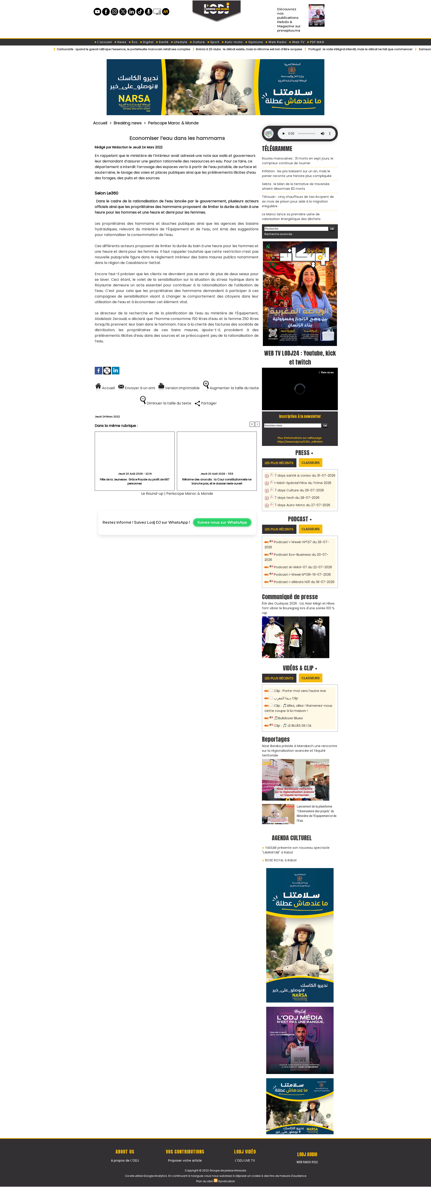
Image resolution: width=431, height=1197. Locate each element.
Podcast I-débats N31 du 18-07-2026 (304, 581)
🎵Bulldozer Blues (288, 718)
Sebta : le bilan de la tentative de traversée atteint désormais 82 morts (296, 186)
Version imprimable (182, 388)
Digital (148, 42)
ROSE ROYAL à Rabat (281, 860)
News (121, 42)
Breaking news (128, 123)
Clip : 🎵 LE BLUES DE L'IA (292, 725)
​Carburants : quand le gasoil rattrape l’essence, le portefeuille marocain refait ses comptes (87, 49)
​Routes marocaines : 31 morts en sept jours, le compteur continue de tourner (297, 160)
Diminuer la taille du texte (168, 403)
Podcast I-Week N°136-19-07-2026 (302, 574)
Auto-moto (233, 42)
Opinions (255, 42)
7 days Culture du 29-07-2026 (299, 490)
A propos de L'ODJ (125, 1160)
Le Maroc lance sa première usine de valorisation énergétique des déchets (291, 216)
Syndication (226, 1181)
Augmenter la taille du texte (234, 388)
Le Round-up (152, 493)
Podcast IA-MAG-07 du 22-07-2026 (303, 567)
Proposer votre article (185, 1160)
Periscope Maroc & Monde (173, 123)
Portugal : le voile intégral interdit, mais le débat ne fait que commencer (324, 49)
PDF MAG (316, 42)
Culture (198, 42)
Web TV (298, 42)
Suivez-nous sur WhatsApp (222, 522)
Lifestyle (180, 42)
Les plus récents (279, 462)
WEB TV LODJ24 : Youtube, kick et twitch (300, 358)
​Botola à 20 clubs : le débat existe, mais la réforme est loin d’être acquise (213, 49)
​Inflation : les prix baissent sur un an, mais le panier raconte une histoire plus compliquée (297, 173)
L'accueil (104, 42)
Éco (134, 42)
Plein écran (327, 372)
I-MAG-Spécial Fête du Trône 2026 (303, 482)
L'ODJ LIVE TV (245, 1160)
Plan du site (204, 1181)
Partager (208, 403)
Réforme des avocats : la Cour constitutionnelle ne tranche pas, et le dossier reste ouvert (216, 481)
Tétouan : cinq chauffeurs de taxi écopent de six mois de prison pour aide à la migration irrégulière (298, 201)
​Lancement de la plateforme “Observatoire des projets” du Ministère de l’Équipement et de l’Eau (316, 813)
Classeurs (310, 462)
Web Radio (277, 42)
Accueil (100, 123)
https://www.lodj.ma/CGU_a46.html (300, 441)
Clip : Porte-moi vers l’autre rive (300, 690)
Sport (214, 42)
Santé (163, 42)
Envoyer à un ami (139, 388)
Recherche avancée (278, 234)
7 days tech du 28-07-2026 (297, 497)
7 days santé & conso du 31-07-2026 (305, 475)
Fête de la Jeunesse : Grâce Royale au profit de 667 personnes (134, 481)
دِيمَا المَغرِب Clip (286, 698)
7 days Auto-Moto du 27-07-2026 (302, 505)
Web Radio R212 (307, 1162)
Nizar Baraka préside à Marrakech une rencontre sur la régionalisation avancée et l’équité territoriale (299, 751)
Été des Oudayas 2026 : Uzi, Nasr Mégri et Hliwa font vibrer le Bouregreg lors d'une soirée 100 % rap (298, 608)
